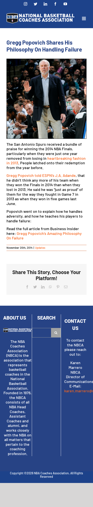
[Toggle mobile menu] (84, 18)
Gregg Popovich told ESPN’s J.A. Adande (41, 175)
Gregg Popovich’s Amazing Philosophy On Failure (44, 236)
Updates (40, 247)
